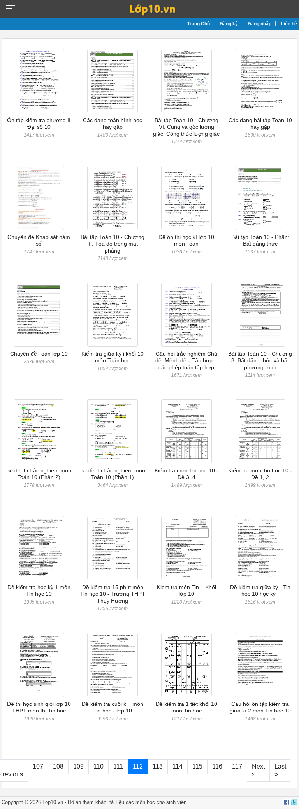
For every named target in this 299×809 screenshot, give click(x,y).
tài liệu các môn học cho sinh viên (147, 802)
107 (38, 766)
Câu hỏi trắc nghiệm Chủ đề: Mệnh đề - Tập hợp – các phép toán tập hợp (186, 360)
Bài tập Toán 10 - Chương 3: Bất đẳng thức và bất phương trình (260, 360)
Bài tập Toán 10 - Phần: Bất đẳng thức (260, 240)
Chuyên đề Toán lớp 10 (39, 354)
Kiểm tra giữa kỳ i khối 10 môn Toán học (112, 357)
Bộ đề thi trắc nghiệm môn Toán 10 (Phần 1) (112, 473)
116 (217, 766)
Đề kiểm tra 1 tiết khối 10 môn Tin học (186, 707)
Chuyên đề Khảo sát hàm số (38, 240)
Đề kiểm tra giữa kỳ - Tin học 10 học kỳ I (260, 590)
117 (237, 766)
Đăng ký (229, 23)
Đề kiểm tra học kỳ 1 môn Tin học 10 (38, 590)
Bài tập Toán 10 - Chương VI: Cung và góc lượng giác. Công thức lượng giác (186, 127)
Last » (280, 770)
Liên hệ (289, 23)
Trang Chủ (198, 23)
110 (98, 766)
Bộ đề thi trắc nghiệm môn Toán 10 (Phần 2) (38, 473)
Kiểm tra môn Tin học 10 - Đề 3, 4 (186, 473)
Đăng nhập (259, 23)
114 (177, 766)
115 (197, 766)
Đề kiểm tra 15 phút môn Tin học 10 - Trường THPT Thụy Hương (112, 594)
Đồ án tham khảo (87, 802)
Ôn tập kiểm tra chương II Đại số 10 (38, 123)
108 (58, 766)
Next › (258, 770)
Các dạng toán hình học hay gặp (112, 123)
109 (78, 766)
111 (118, 766)
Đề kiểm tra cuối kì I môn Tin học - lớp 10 (112, 707)
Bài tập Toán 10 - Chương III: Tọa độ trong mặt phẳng (112, 244)
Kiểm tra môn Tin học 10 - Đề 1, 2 (260, 473)
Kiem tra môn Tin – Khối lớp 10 (186, 590)
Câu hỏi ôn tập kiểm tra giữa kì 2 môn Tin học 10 (260, 707)
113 (158, 766)
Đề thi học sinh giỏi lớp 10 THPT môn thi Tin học (39, 707)
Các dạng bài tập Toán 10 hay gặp (260, 123)
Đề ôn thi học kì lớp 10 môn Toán (186, 240)
